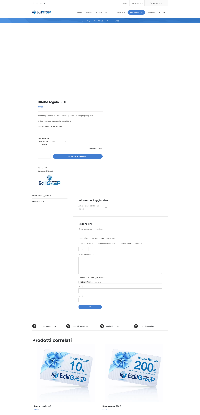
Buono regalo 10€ (42, 406)
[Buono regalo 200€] (134, 373)
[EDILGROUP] (49, 180)
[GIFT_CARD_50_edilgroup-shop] (64, 61)
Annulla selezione (96, 149)
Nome (81, 287)
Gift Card (49, 171)
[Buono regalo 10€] (65, 373)
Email (81, 296)
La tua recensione (86, 254)
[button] (164, 12)
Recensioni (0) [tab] (38, 201)
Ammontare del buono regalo (43, 141)
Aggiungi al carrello (77, 156)
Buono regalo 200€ (111, 406)
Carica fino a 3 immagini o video (92, 278)
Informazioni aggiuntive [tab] (41, 196)
